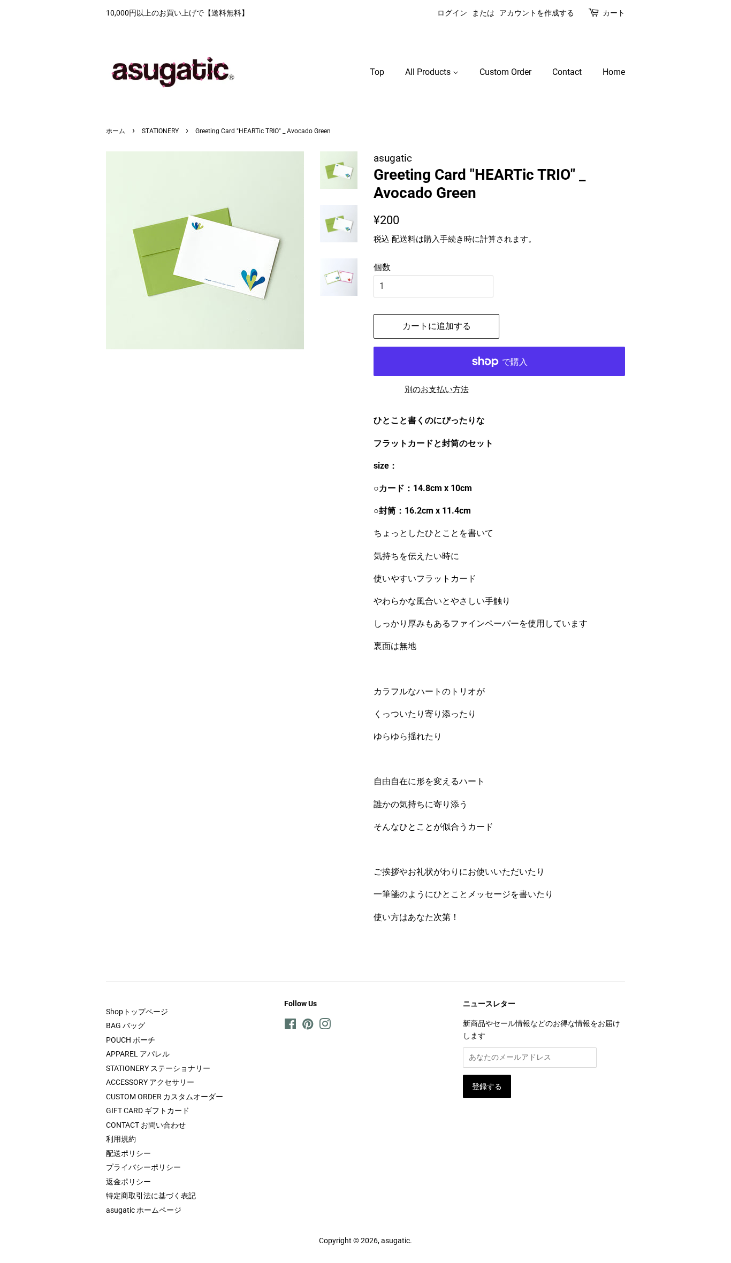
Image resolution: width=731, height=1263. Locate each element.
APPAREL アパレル (138, 1054)
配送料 (404, 239)
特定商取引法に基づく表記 (151, 1195)
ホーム (115, 131)
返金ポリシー (128, 1181)
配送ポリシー (128, 1153)
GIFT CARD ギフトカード (147, 1110)
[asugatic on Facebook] (290, 1026)
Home (614, 72)
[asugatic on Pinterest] (308, 1026)
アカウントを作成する (536, 13)
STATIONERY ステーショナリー (158, 1068)
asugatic (395, 1240)
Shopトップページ (137, 1011)
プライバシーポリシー (143, 1167)
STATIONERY (160, 131)
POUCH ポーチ (130, 1040)
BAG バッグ (125, 1025)
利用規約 (121, 1139)
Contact (567, 72)
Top (377, 72)
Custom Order (505, 72)
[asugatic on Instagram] (325, 1026)
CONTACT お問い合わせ (146, 1125)
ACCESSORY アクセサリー (150, 1082)
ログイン (452, 13)
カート (614, 13)
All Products (429, 72)
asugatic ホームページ (143, 1210)
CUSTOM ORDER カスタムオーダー (164, 1096)
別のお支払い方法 (437, 389)
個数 (382, 267)
